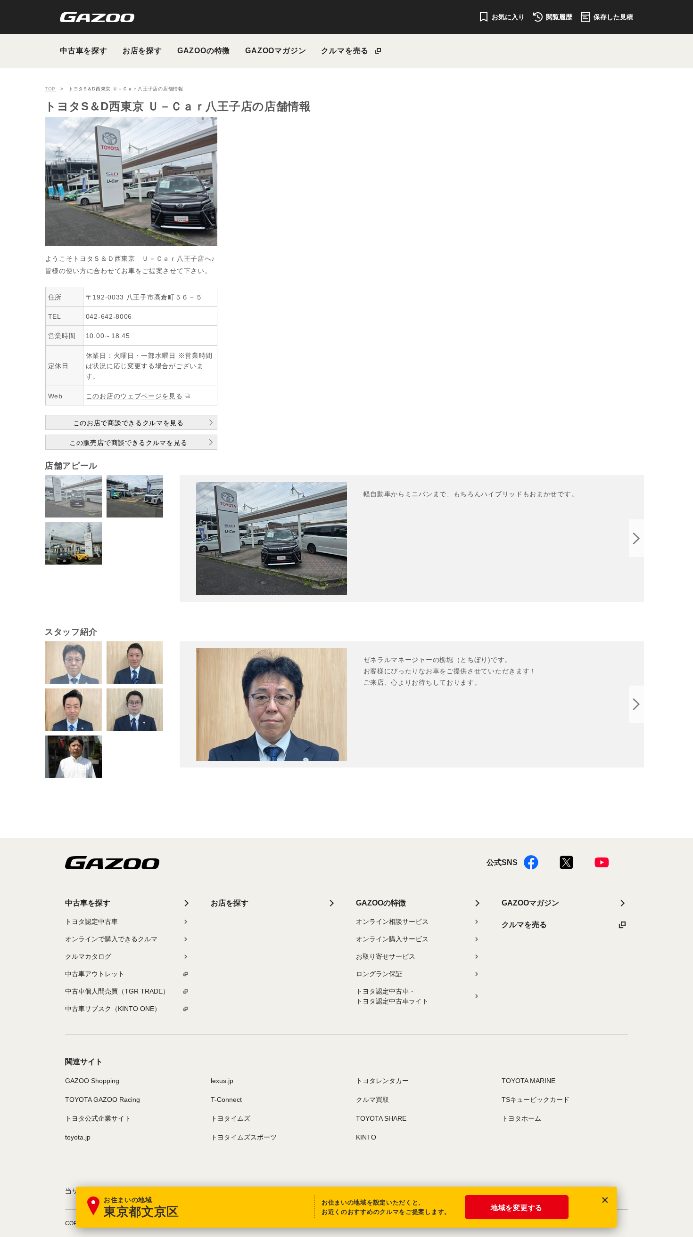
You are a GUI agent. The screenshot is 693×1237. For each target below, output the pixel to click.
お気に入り (508, 17)
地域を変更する (517, 1208)
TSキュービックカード (535, 1099)
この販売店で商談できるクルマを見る (128, 442)
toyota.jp (78, 1137)
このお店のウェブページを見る (134, 396)
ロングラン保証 (379, 974)
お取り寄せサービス (385, 956)
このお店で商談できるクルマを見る (128, 423)
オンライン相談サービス (392, 921)
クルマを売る (345, 51)
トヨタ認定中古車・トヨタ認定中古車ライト (392, 996)
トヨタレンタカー (382, 1080)
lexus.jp (222, 1080)
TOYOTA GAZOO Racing (102, 1099)
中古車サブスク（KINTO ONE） (113, 1008)
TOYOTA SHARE (381, 1118)
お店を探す (142, 51)
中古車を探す (83, 51)
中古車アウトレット (94, 974)
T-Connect (226, 1099)
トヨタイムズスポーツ (244, 1137)
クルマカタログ (88, 956)
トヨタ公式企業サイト (98, 1118)
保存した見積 (613, 17)
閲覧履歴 (559, 17)
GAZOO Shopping (92, 1080)
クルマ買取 (372, 1099)
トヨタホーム (521, 1118)
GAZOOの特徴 (203, 51)
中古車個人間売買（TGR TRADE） (117, 991)
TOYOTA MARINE (528, 1080)
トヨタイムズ (230, 1118)
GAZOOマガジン (275, 51)
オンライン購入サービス (392, 939)
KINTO (366, 1137)
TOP (50, 88)
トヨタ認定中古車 (91, 921)
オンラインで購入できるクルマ (111, 939)
